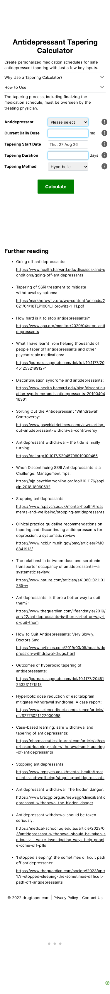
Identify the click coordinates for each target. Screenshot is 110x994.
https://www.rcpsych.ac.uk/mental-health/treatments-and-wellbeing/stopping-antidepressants (60, 509)
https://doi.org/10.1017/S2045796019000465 (57, 455)
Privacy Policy (66, 897)
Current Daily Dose (22, 133)
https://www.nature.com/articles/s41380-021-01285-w (60, 583)
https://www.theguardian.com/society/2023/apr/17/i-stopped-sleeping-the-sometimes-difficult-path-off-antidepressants (60, 876)
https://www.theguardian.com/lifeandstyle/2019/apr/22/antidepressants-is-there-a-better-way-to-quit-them (61, 617)
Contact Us (92, 897)
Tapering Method (20, 166)
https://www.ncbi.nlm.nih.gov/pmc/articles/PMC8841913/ (60, 546)
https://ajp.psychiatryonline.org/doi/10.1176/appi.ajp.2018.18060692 (60, 484)
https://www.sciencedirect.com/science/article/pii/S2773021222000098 (60, 712)
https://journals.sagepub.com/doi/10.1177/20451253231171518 (60, 681)
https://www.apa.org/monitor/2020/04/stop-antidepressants (60, 328)
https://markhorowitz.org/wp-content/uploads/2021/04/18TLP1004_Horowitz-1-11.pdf (60, 303)
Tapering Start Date (22, 144)
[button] (104, 121)
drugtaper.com (36, 897)
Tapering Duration (21, 155)
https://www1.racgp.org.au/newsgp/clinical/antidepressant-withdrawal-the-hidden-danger (61, 800)
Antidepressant (18, 121)
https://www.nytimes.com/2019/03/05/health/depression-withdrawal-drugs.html (60, 650)
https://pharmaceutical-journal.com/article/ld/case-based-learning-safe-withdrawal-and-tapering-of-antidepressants (60, 746)
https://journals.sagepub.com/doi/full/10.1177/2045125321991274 (60, 365)
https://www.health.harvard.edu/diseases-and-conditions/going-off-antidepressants (60, 272)
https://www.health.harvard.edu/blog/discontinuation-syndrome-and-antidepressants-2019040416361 (60, 393)
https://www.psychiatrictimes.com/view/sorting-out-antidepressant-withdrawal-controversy (60, 427)
